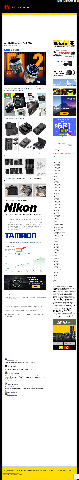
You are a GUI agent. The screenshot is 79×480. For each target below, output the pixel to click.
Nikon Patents (57, 233)
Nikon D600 (56, 196)
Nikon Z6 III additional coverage (36, 314)
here (17, 90)
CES (67, 286)
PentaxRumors (35, 14)
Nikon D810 (56, 213)
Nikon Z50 (56, 244)
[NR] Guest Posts (65, 316)
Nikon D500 (56, 182)
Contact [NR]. (20, 474)
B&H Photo (28, 88)
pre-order (63, 305)
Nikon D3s (56, 173)
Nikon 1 (56, 161)
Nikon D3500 (57, 172)
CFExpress (70, 286)
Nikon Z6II (56, 250)
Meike (70, 293)
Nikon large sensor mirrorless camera (64, 297)
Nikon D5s (56, 193)
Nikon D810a (57, 215)
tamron (54, 306)
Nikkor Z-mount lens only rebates (61, 294)
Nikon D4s (56, 179)
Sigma (73, 305)
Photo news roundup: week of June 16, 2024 (16, 118)
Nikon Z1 (56, 238)
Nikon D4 (56, 176)
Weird (55, 275)
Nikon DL (56, 223)
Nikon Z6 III (64, 300)
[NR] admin (8, 45)
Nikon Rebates (64, 299)
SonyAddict (51, 14)
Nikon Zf (56, 264)
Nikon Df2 (56, 221)
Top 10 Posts (57, 272)
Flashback (56, 159)
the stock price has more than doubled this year (29, 242)
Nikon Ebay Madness (58, 224)
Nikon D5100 (57, 186)
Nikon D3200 (57, 167)
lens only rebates (64, 293)
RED (55, 271)
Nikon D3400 (57, 170)
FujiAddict (59, 14)
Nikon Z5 (56, 243)
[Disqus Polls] (25, 338)
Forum (10, 14)
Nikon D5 (56, 181)
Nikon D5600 (57, 192)
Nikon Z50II (56, 246)
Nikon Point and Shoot (59, 235)
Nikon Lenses (57, 230)
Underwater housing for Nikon (67, 313)
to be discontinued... (64, 312)
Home (5, 14)
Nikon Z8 (56, 260)
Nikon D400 (56, 178)
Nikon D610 (56, 198)
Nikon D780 (56, 210)
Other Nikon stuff (57, 269)
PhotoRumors (17, 14)
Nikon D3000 (57, 162)
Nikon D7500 (57, 207)
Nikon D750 (56, 206)
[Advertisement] (25, 29)
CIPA (66, 289)
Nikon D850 (56, 216)
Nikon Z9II (56, 263)
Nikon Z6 (56, 249)
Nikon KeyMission (58, 229)
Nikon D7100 (57, 203)
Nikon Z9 (56, 261)
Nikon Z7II (56, 257)
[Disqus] (25, 376)
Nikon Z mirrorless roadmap (68, 302)
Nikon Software (57, 237)
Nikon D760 (56, 209)
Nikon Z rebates (57, 304)
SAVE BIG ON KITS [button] (69, 343)
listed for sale (19, 200)
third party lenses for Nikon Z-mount (62, 310)
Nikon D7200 (57, 204)
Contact (71, 14)
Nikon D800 (56, 212)
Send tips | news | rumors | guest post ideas (62, 153)
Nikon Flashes (57, 226)
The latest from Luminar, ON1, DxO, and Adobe (13, 315)
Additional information (10, 178)
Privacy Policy (50, 470)
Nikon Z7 (56, 254)
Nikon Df (56, 220)
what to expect (67, 315)
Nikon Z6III (56, 252)
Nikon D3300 (57, 169)
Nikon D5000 (57, 184)
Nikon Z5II (56, 247)
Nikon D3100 (57, 165)
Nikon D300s (57, 164)
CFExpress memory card (58, 288)
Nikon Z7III (56, 258)
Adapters (54, 286)
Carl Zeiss (64, 286)
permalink (34, 297)
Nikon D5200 (57, 187)
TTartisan (59, 313)
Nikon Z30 (56, 240)
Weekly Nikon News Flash (19, 297)
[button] (64, 334)
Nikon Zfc (56, 266)
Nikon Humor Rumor (58, 227)
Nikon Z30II (56, 241)
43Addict (66, 14)
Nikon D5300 (57, 189)
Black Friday (59, 286)
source (18, 229)
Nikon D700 (56, 199)
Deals (55, 158)
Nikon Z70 (56, 255)
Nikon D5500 (57, 190)
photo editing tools (57, 305)
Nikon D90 (56, 218)
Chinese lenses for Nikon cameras (63, 289)
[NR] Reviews (57, 277)
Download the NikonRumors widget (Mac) (11, 473)
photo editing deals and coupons (68, 303)
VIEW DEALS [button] (58, 343)
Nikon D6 (56, 195)
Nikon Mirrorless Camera (59, 232)
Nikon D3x (56, 175)
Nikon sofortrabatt (58, 300)
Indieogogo (36, 88)
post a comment (12, 298)
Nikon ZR (56, 267)
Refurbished (69, 305)
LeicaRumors (26, 14)
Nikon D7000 (57, 201)
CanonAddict (44, 14)
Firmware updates (62, 291)
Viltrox (58, 315)
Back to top (8, 437)
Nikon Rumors (21, 7)
